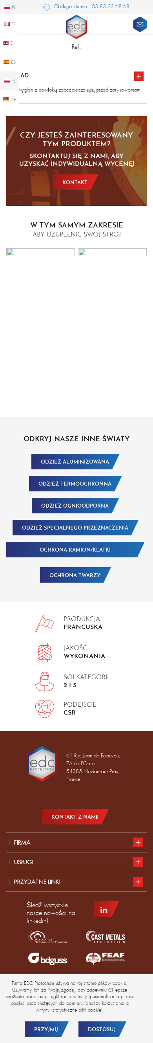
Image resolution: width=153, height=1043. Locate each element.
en (12, 43)
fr (13, 24)
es (12, 62)
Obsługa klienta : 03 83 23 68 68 (90, 6)
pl (12, 81)
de (12, 100)
